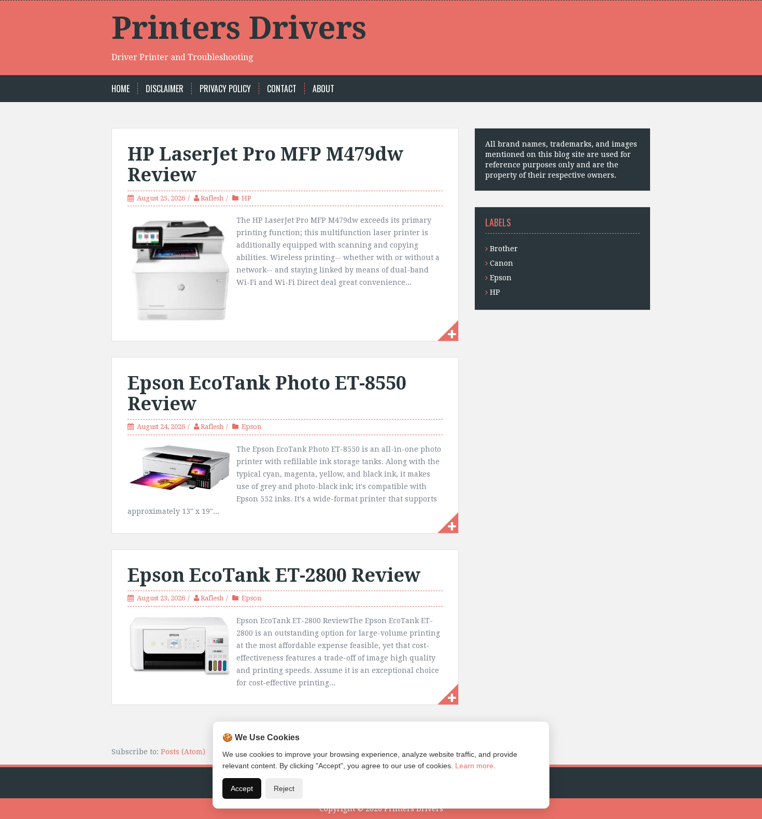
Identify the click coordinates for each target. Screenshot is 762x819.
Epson (251, 426)
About (323, 89)
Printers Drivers (238, 28)
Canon (501, 263)
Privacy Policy (225, 89)
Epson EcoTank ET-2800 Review (274, 575)
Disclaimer (165, 89)
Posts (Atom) (183, 752)
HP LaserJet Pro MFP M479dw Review (265, 164)
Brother (504, 249)
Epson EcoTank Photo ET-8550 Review (267, 393)
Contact (282, 89)
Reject (284, 788)
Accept (242, 788)
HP (246, 198)
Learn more (474, 765)
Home (120, 89)
